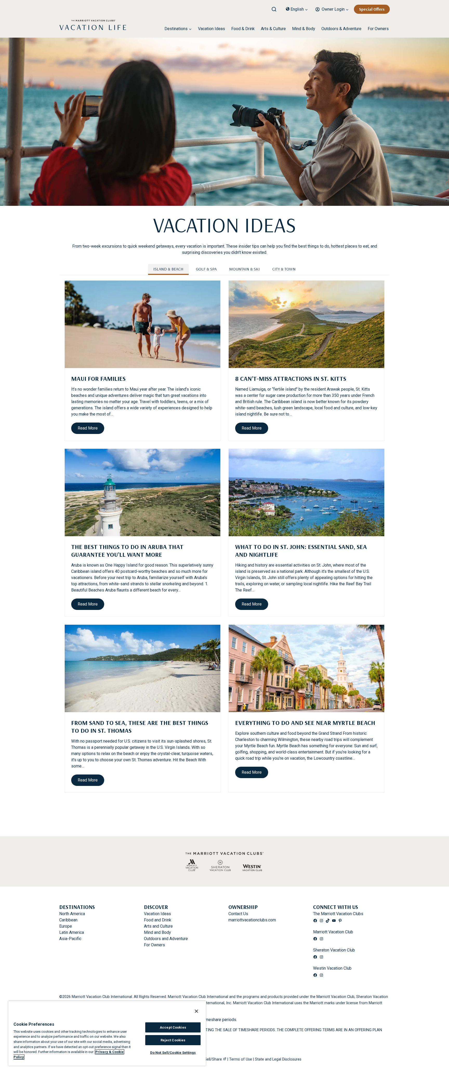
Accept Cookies (173, 1027)
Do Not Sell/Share (207, 1059)
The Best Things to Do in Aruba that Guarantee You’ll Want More (127, 550)
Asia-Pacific (70, 938)
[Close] (196, 1011)
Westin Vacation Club (332, 968)
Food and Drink (157, 919)
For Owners (378, 28)
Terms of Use (240, 1059)
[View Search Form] (276, 8)
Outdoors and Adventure (166, 938)
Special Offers (372, 9)
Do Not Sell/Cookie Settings (173, 1053)
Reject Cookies (173, 1040)
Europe (65, 926)
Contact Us (238, 913)
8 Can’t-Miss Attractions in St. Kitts (290, 378)
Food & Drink (243, 28)
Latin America (71, 932)
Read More (89, 429)
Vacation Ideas (211, 28)
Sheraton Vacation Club (334, 950)
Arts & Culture (273, 28)
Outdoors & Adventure (341, 28)
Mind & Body (303, 28)
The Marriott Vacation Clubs (338, 913)
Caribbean (68, 919)
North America (72, 913)
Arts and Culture (158, 926)
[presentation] (142, 324)
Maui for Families (98, 378)
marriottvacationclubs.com (252, 919)
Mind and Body (157, 932)
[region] (107, 1033)
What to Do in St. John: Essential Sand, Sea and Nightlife (301, 550)
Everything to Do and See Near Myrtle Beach (305, 722)
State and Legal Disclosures (278, 1059)
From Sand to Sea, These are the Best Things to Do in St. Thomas (139, 726)
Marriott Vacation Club (333, 931)
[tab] (168, 269)
